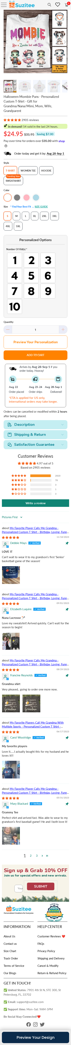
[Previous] (6, 42)
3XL (54, 216)
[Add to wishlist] (59, 17)
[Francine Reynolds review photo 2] (31, 703)
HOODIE (46, 170)
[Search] (49, 4)
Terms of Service (14, 965)
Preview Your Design (36, 1037)
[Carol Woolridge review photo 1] (11, 770)
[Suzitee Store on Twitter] (42, 1025)
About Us (9, 936)
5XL (18, 226)
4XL (8, 226)
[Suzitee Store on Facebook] (28, 1025)
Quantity (8, 321)
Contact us (10, 943)
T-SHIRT (10, 170)
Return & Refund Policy (51, 973)
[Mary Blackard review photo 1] (11, 836)
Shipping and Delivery (51, 958)
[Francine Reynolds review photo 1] (11, 703)
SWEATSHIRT (13, 180)
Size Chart (10, 951)
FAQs (40, 943)
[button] (12, 120)
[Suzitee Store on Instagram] (35, 1025)
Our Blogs (10, 973)
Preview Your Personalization (35, 342)
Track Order (11, 958)
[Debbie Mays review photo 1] (11, 575)
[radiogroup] (35, 283)
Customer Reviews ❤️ (51, 936)
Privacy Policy (46, 951)
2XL (44, 216)
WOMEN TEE (28, 170)
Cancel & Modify (48, 965)
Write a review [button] (36, 503)
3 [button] (37, 855)
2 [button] (31, 855)
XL (34, 216)
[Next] (65, 42)
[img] (10, 537)
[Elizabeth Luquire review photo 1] (11, 641)
